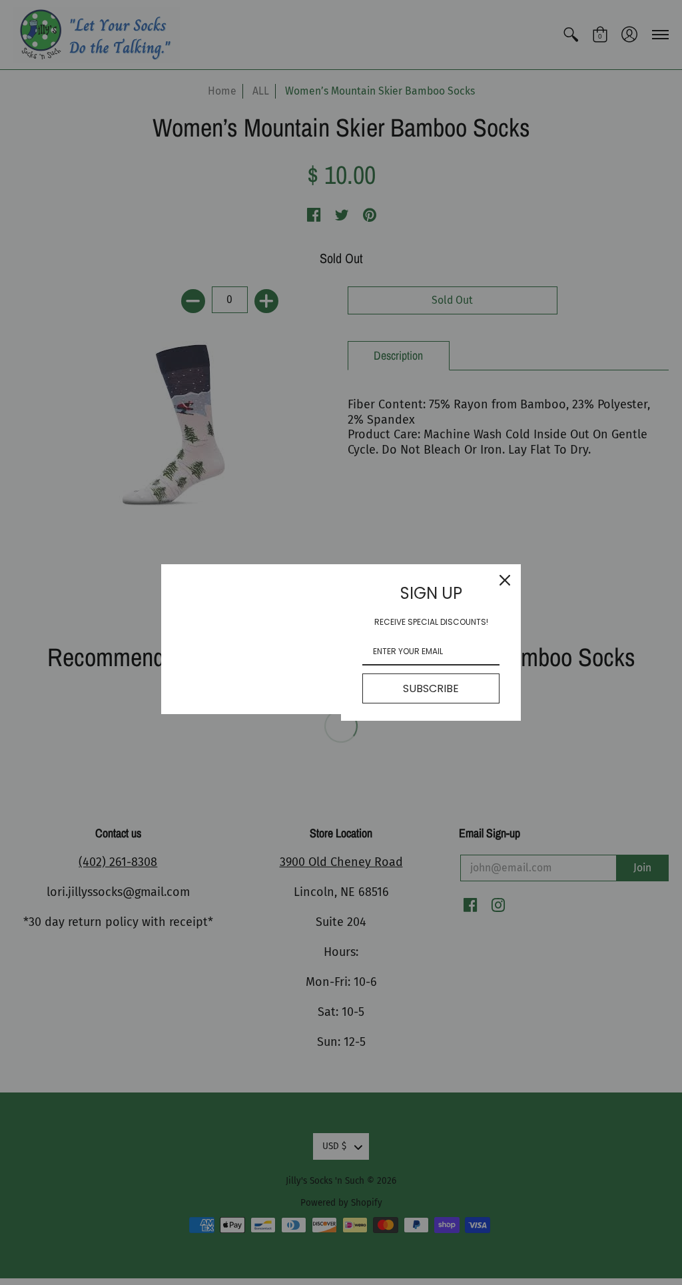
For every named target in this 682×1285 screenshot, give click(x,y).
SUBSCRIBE (431, 688)
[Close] (505, 580)
